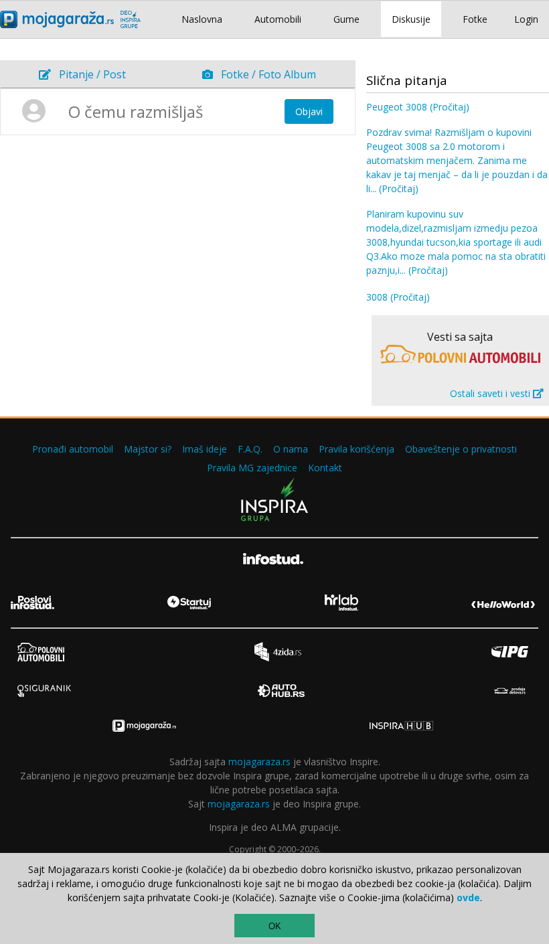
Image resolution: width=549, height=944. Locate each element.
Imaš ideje (204, 449)
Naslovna (201, 19)
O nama (290, 449)
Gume (346, 19)
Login (526, 19)
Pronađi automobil (72, 449)
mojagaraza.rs (259, 761)
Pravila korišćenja (356, 449)
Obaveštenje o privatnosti (461, 449)
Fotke (475, 19)
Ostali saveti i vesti (491, 393)
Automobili (277, 19)
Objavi (309, 111)
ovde (468, 897)
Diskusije (411, 19)
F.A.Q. (250, 449)
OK (274, 926)
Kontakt (325, 467)
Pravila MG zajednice (252, 467)
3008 (398, 297)
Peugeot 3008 (417, 106)
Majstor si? (147, 449)
